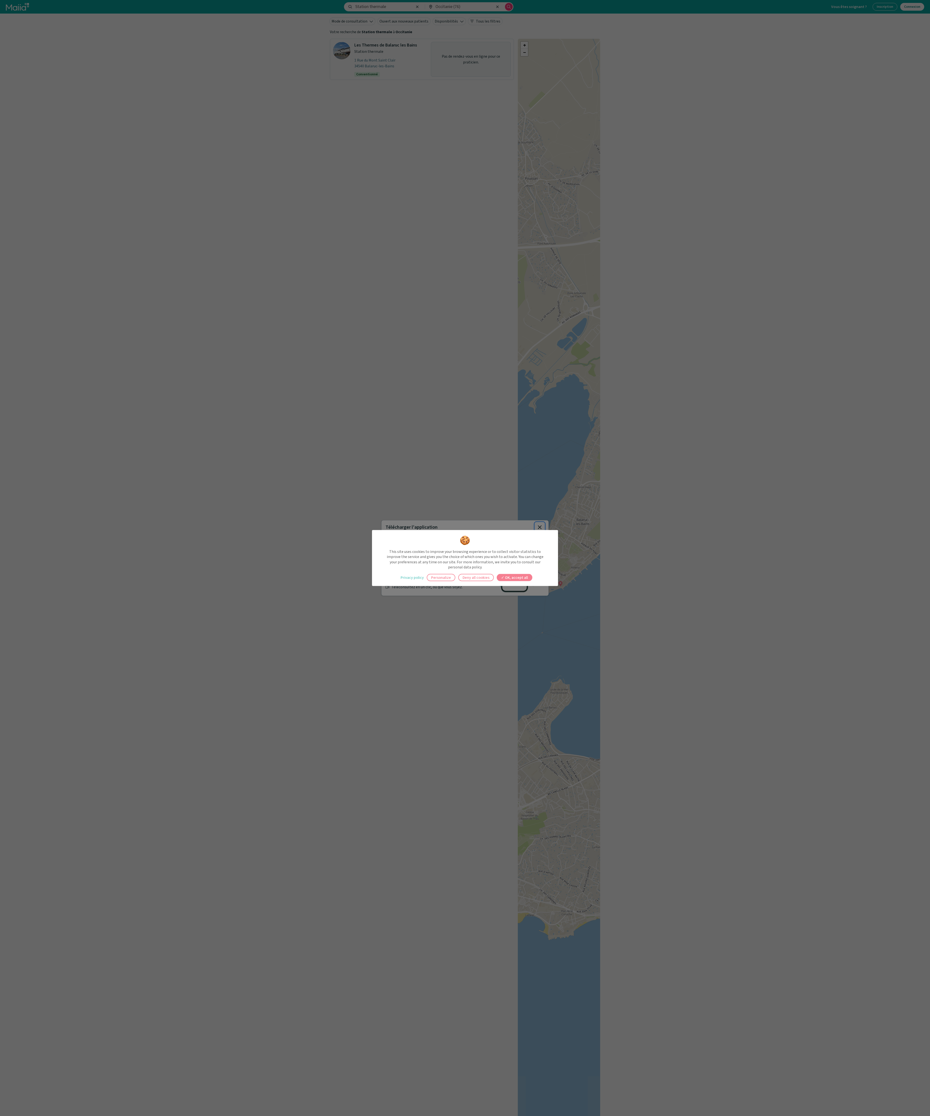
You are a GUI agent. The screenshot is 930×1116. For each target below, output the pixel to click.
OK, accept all (516, 577)
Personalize (441, 577)
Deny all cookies (476, 577)
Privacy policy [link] (412, 577)
